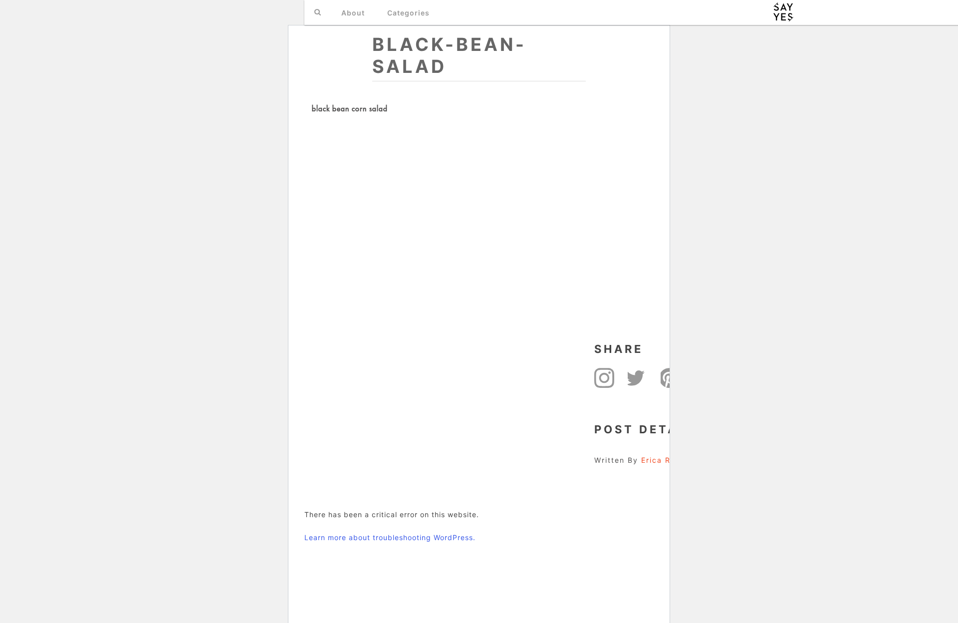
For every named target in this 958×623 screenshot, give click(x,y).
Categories (408, 12)
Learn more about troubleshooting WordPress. (390, 537)
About (353, 12)
